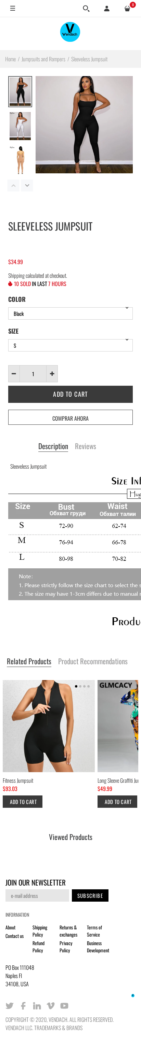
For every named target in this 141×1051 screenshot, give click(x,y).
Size (13, 330)
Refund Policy (38, 946)
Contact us (14, 935)
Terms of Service (94, 931)
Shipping (16, 275)
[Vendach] (70, 33)
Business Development (98, 946)
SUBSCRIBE (90, 895)
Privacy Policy (66, 946)
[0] (127, 8)
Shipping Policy (40, 931)
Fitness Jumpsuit (18, 781)
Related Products (29, 661)
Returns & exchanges (68, 931)
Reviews (85, 446)
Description (53, 446)
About (10, 927)
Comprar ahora (70, 418)
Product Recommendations (93, 661)
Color (17, 299)
